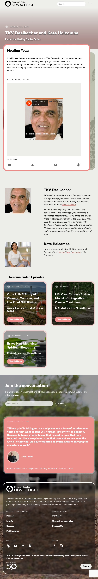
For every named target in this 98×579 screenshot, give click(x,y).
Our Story (57, 515)
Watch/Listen (15, 319)
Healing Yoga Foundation (69, 252)
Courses (10, 526)
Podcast (10, 515)
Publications (12, 531)
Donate (86, 566)
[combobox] (71, 4)
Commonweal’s (31, 498)
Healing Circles (25, 39)
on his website (69, 204)
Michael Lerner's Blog (62, 521)
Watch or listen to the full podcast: (40, 468)
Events (9, 521)
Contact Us (57, 526)
